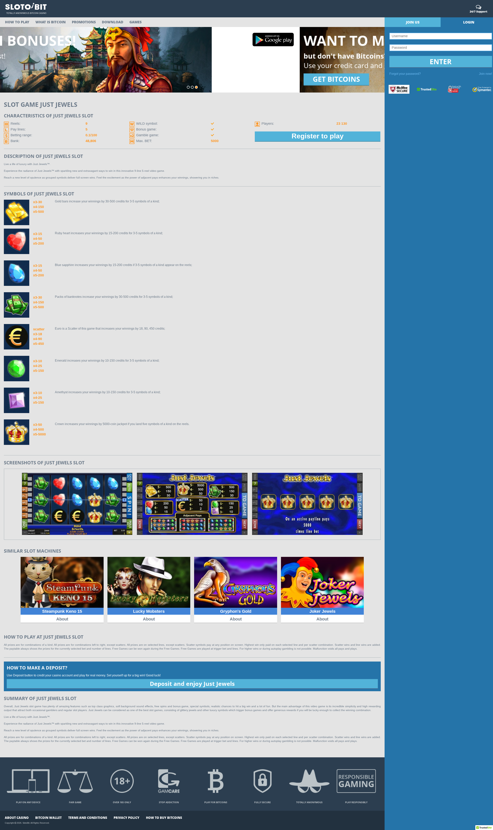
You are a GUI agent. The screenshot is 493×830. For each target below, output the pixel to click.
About (62, 619)
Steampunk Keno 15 (62, 611)
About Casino (17, 818)
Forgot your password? (405, 73)
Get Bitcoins (36, 79)
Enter (441, 61)
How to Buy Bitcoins (164, 818)
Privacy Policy (126, 818)
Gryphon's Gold (235, 611)
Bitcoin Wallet (48, 818)
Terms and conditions (87, 818)
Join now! (485, 73)
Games (135, 22)
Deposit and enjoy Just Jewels (192, 684)
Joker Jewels (322, 611)
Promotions (84, 22)
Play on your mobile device (358, 48)
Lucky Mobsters (149, 611)
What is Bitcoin (50, 22)
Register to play (318, 136)
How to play (17, 22)
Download (112, 22)
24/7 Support (478, 11)
